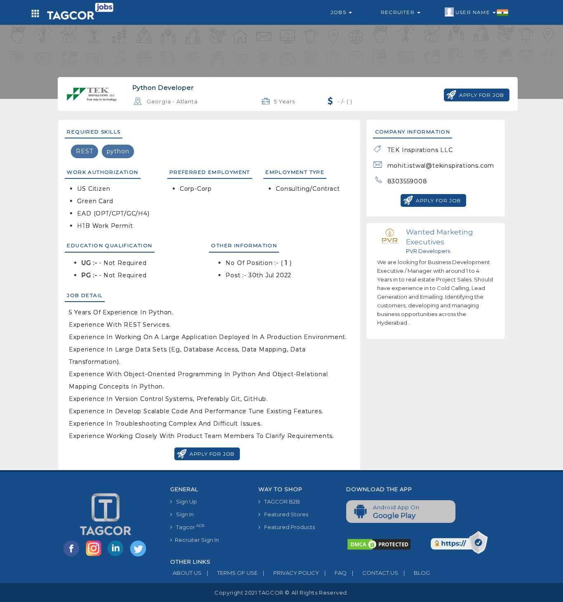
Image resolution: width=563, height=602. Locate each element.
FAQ (335, 572)
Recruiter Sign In (195, 539)
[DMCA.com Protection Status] (379, 544)
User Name (473, 12)
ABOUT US (186, 572)
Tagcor (188, 526)
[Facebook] (73, 556)
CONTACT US (375, 572)
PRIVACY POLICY (291, 572)
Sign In (183, 514)
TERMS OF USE (232, 572)
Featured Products (287, 527)
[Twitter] (139, 556)
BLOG (416, 572)
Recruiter (398, 12)
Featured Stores (284, 514)
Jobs (339, 12)
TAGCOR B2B (280, 501)
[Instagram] (95, 556)
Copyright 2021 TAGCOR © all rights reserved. (281, 592)
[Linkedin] (117, 556)
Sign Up (184, 501)
